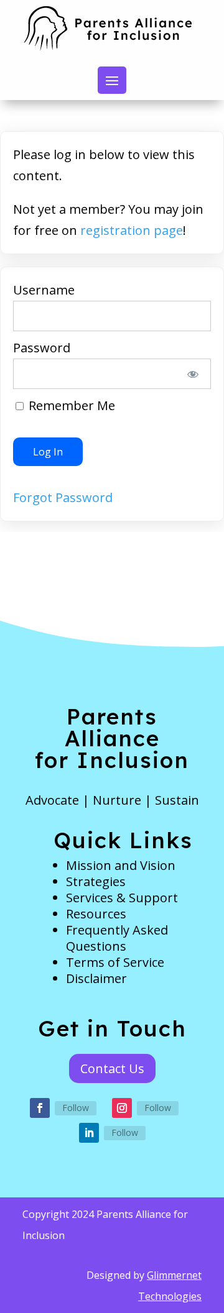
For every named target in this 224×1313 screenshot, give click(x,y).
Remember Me (70, 405)
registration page (131, 230)
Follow (75, 1108)
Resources (96, 913)
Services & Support (122, 897)
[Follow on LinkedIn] (89, 1133)
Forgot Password (63, 497)
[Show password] (193, 374)
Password (41, 347)
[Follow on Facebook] (40, 1108)
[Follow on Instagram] (122, 1108)
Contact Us (112, 1068)
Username (44, 289)
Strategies (96, 881)
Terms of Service (115, 962)
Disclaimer (96, 978)
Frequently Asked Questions (117, 938)
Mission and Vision (120, 865)
